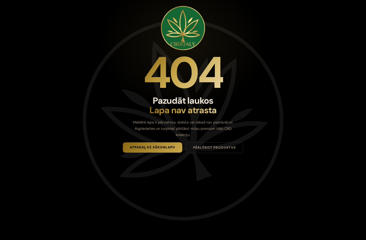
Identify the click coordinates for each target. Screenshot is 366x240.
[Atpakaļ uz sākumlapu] (183, 28)
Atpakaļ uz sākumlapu (152, 147)
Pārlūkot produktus (214, 147)
